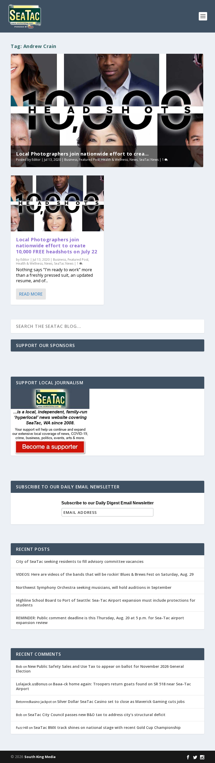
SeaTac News (149, 159)
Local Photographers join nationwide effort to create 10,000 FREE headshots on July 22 (56, 245)
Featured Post (89, 159)
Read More (30, 294)
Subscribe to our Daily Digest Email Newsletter (107, 503)
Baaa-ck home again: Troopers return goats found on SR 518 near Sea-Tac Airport (103, 686)
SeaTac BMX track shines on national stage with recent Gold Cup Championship (107, 727)
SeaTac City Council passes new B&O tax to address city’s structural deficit (96, 714)
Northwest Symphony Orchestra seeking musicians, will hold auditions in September (93, 587)
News (134, 159)
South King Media (40, 756)
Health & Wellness (114, 159)
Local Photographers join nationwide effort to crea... (82, 154)
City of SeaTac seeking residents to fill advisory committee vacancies (79, 561)
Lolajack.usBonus (31, 683)
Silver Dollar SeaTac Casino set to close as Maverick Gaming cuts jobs (121, 701)
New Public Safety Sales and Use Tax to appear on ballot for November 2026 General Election (100, 669)
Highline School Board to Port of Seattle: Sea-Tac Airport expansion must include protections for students (105, 602)
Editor (36, 159)
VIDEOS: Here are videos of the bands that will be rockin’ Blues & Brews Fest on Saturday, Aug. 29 (105, 574)
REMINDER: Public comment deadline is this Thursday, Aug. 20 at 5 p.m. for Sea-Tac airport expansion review (100, 620)
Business (70, 159)
